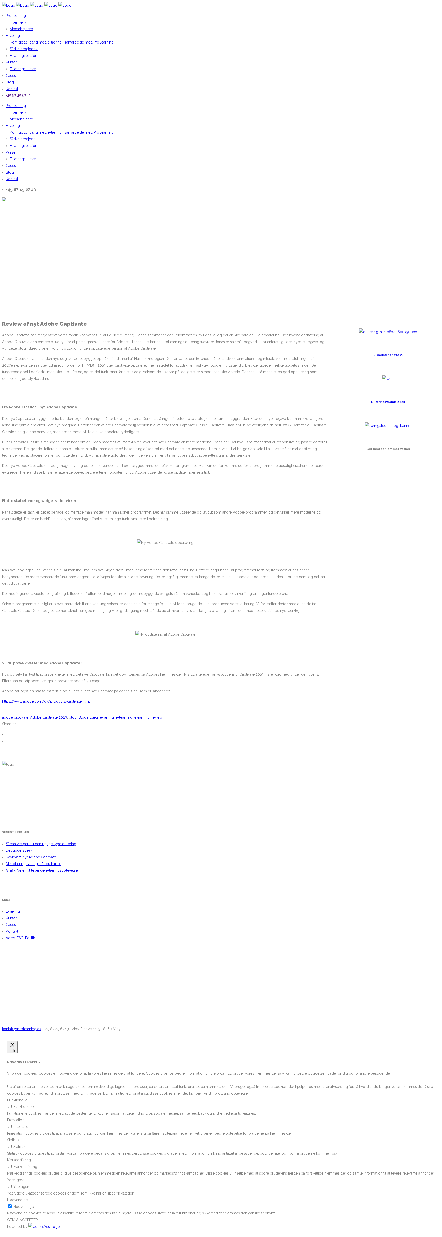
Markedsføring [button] (19, 1160)
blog (73, 717)
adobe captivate (15, 717)
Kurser (11, 918)
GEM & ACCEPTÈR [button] (22, 1220)
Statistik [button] (13, 1140)
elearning (142, 717)
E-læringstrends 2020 (388, 402)
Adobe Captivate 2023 (48, 717)
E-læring (13, 911)
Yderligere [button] (15, 1180)
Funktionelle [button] (17, 1100)
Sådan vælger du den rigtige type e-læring (41, 844)
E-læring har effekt (388, 355)
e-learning (124, 717)
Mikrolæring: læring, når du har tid (33, 864)
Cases (11, 925)
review (156, 717)
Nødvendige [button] (17, 1200)
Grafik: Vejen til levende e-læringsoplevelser (42, 870)
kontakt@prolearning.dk (21, 1029)
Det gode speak (19, 850)
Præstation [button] (15, 1120)
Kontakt (12, 931)
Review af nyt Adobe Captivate (31, 857)
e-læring (107, 717)
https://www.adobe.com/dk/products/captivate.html (46, 701)
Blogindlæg (88, 717)
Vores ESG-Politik (20, 938)
